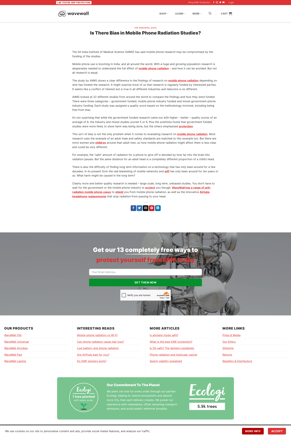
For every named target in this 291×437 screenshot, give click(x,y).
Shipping (228, 348)
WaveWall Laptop (15, 361)
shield (119, 192)
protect (150, 187)
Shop (162, 13)
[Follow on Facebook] (214, 2)
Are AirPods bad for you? (93, 354)
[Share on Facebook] (133, 208)
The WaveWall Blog (145, 28)
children (100, 142)
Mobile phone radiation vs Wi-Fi (97, 335)
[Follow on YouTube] (223, 2)
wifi (167, 171)
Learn (179, 13)
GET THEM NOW (146, 282)
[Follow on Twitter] (220, 2)
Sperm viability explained (166, 361)
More (196, 13)
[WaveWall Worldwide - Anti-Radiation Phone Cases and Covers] (74, 13)
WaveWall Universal (16, 341)
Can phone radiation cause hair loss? (100, 341)
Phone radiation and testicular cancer (173, 354)
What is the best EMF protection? (171, 341)
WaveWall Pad (13, 354)
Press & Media (231, 335)
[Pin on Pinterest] (151, 208)
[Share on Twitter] (139, 208)
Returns (227, 354)
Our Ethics (229, 341)
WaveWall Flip (13, 335)
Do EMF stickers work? (91, 361)
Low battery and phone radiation (98, 348)
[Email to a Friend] (145, 208)
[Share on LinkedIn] (158, 208)
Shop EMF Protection (199, 2)
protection (186, 126)
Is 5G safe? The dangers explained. (172, 348)
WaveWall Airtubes (16, 348)
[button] (210, 13)
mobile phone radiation (154, 68)
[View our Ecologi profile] (207, 396)
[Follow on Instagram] (217, 2)
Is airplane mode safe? (164, 335)
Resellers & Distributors (237, 361)
